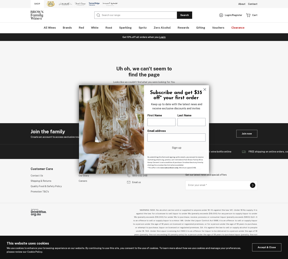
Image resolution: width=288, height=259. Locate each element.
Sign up (176, 147)
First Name (155, 115)
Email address (157, 130)
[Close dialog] (205, 89)
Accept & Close (267, 247)
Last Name (185, 115)
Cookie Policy (34, 252)
